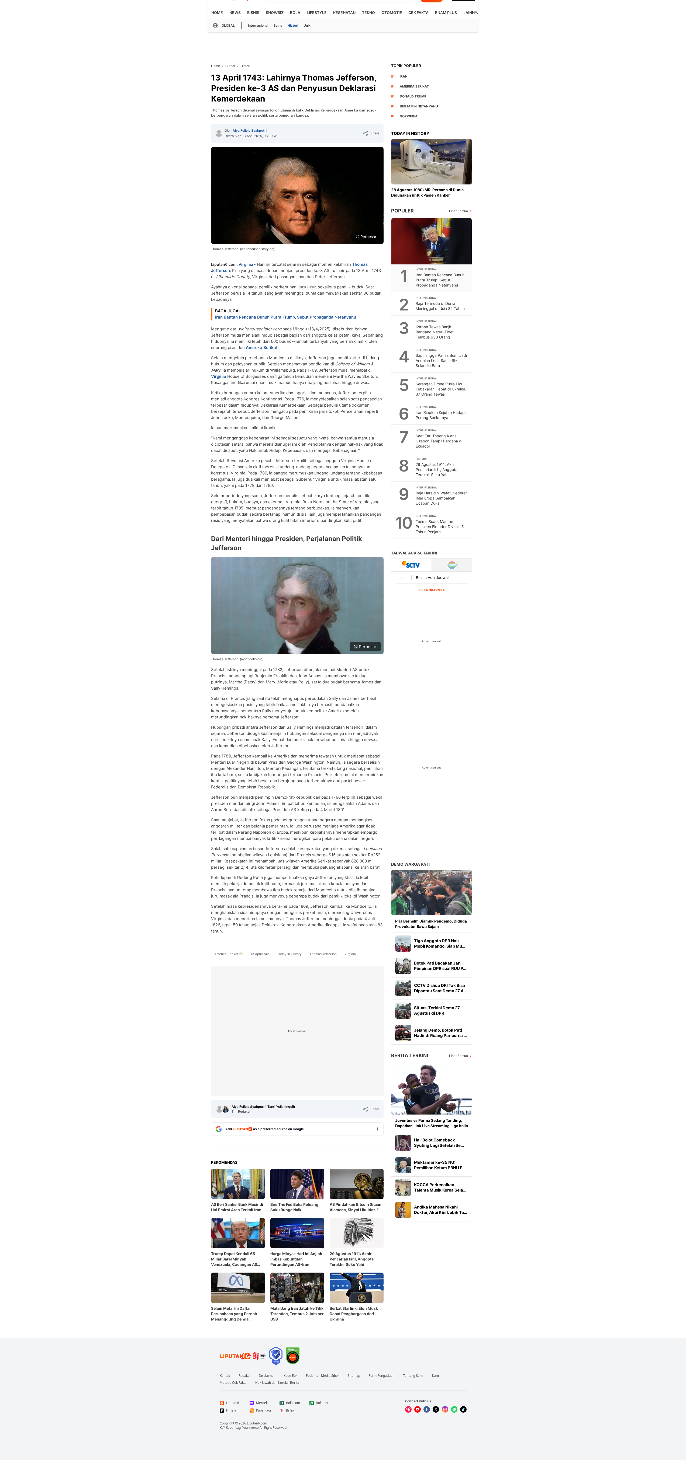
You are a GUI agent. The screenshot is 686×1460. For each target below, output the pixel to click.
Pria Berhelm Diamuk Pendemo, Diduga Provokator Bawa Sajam (431, 924)
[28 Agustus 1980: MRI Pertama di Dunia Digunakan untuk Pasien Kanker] (431, 161)
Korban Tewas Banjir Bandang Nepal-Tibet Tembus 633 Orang (435, 331)
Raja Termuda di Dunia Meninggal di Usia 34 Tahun (440, 306)
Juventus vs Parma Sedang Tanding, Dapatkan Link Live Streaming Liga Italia (431, 1123)
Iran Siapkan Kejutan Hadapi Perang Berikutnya (441, 415)
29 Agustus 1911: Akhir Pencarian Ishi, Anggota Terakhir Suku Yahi (352, 1259)
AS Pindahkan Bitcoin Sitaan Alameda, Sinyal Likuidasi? (355, 1207)
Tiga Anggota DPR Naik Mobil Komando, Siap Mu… (439, 943)
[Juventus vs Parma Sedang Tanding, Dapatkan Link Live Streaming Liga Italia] (431, 1089)
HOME (217, 12)
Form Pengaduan (381, 1376)
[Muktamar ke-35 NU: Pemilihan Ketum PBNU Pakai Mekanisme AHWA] (403, 1165)
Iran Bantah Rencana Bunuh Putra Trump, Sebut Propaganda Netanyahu (285, 317)
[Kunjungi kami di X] (436, 1409)
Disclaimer (267, 1376)
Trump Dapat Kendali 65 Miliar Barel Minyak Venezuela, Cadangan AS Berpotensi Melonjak (234, 1259)
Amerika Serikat (262, 347)
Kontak (225, 1376)
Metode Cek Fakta (233, 1383)
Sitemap (354, 1376)
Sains (278, 25)
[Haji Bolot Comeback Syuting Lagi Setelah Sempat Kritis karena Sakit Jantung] (403, 1143)
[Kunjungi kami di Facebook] (426, 1409)
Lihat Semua (458, 211)
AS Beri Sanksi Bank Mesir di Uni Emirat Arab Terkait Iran (237, 1207)
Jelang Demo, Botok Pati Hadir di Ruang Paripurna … (440, 1033)
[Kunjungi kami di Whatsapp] (454, 1409)
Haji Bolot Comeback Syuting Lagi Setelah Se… (439, 1142)
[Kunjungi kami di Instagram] (445, 1409)
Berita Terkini (409, 1055)
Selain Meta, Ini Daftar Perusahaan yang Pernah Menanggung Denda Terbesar (234, 1314)
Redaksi (244, 1376)
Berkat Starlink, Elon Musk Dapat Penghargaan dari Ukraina (354, 1313)
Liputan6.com (257, 1423)
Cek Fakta (418, 12)
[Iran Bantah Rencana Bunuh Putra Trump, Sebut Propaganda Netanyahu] (431, 241)
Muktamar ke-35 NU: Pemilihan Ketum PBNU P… (440, 1165)
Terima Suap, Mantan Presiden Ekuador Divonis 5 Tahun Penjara (440, 526)
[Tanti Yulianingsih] (225, 1109)
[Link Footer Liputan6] (243, 1355)
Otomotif (391, 12)
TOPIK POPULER (406, 65)
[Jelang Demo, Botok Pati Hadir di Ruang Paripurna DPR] (403, 1033)
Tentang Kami (413, 1376)
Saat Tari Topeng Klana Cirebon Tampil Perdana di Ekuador (439, 441)
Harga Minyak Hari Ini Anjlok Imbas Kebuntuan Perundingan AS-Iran (296, 1259)
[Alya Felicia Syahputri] (218, 133)
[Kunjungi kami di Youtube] (417, 1409)
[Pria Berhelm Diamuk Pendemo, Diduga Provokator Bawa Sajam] (431, 892)
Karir (435, 1376)
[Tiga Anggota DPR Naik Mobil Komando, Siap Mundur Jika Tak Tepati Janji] (403, 943)
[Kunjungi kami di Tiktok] (463, 1409)
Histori (293, 25)
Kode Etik (290, 1376)
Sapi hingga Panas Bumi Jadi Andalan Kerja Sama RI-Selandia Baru (441, 360)
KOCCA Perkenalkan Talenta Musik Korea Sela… (440, 1187)
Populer (402, 211)
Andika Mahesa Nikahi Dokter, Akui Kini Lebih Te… (440, 1209)
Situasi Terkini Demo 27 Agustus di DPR (437, 1010)
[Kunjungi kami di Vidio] (408, 1409)
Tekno (368, 12)
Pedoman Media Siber (322, 1376)
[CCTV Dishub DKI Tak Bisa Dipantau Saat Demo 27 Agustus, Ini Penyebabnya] (403, 988)
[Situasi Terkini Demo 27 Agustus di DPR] (403, 1011)
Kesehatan (344, 12)
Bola (295, 12)
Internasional (258, 25)
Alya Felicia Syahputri (250, 130)
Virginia (246, 264)
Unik (307, 25)
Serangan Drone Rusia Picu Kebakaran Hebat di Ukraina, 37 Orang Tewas (441, 389)
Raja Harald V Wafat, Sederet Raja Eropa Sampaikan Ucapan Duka (441, 498)
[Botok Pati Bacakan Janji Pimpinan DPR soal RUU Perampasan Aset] (403, 966)
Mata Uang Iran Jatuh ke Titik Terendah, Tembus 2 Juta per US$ (297, 1313)
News (235, 12)
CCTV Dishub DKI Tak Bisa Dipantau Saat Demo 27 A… (440, 988)
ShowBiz (275, 12)
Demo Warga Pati (410, 864)
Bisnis (253, 12)
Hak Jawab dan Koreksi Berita (277, 1383)
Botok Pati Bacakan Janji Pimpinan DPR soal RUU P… (440, 965)
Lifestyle (317, 12)
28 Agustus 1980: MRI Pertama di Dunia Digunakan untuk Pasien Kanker (427, 192)
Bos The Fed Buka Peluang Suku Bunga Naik (294, 1207)
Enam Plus (446, 12)
